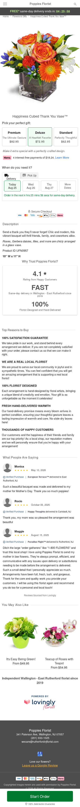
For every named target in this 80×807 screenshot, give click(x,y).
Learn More (62, 157)
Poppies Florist (40, 3)
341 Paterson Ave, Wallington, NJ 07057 (40, 734)
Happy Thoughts (36, 511)
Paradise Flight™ (37, 541)
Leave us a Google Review (40, 765)
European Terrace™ (38, 476)
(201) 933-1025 (40, 738)
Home (6, 16)
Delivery (11, 178)
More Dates (67, 185)
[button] (72, 798)
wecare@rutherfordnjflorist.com (40, 741)
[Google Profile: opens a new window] (40, 754)
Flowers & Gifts (19, 16)
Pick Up (32, 175)
